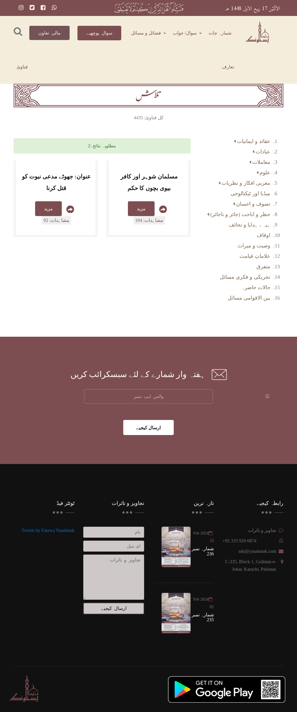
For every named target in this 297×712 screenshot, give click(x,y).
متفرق (263, 266)
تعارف (228, 66)
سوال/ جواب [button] (185, 32)
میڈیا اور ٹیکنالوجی (250, 193)
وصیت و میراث (254, 246)
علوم (265, 172)
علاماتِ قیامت (255, 256)
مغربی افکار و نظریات (246, 183)
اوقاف (263, 235)
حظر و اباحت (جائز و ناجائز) (240, 214)
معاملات (261, 162)
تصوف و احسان (253, 204)
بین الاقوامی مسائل (249, 298)
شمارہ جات (220, 32)
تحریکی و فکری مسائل (245, 277)
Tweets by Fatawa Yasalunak (48, 530)
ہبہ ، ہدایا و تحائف (249, 225)
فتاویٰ (22, 66)
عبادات (263, 152)
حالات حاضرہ (255, 287)
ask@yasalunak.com (257, 551)
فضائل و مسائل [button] (146, 32)
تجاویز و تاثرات (262, 530)
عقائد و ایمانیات (253, 141)
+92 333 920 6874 (239, 540)
